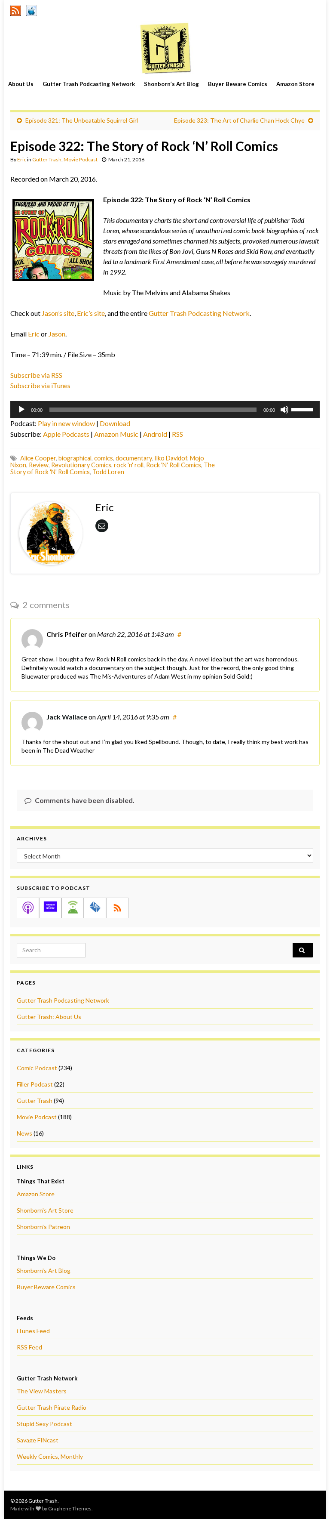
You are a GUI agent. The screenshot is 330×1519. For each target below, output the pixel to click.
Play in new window (66, 423)
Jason (57, 334)
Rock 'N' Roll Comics (173, 465)
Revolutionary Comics (81, 465)
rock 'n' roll (129, 465)
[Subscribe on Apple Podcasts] (28, 908)
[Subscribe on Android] (72, 908)
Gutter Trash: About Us (49, 1016)
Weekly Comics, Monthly (50, 1456)
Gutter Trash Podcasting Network (89, 83)
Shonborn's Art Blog (43, 1270)
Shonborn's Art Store (45, 1210)
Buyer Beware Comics (237, 83)
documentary (134, 458)
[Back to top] (310, 1499)
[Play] (21, 409)
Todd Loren (108, 471)
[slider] (303, 409)
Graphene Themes (70, 1508)
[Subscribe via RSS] (117, 908)
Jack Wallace (66, 717)
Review (39, 465)
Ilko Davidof (170, 458)
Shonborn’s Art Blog (171, 83)
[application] (165, 409)
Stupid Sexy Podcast (44, 1423)
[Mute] (284, 409)
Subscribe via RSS (36, 375)
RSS (177, 434)
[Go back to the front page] (165, 48)
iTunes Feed (33, 1330)
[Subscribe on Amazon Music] (50, 908)
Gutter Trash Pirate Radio (51, 1407)
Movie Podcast (81, 159)
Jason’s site (58, 313)
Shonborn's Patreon (43, 1226)
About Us (21, 83)
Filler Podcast (35, 1084)
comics (103, 458)
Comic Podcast (37, 1067)
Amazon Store (295, 83)
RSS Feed (29, 1347)
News (24, 1133)
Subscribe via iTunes (40, 385)
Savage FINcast (37, 1440)
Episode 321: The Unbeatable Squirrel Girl (81, 120)
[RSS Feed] (15, 9)
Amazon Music (116, 434)
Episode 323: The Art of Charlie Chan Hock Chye (239, 120)
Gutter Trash (46, 159)
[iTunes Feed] (31, 9)
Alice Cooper (38, 458)
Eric (21, 159)
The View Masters (42, 1391)
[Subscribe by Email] (95, 908)
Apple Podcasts (66, 434)
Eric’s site (91, 313)
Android (155, 434)
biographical (75, 458)
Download (115, 423)
